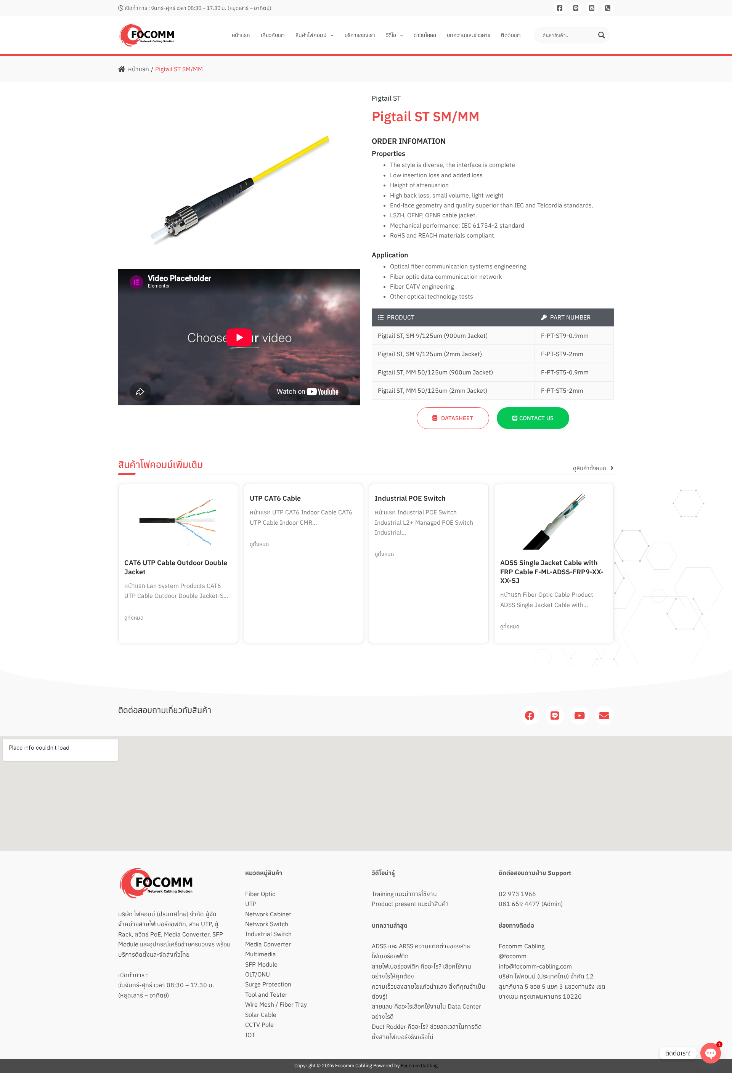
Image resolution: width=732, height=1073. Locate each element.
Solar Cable (260, 1014)
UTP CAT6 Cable (275, 498)
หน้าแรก (241, 35)
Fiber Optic (260, 894)
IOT (250, 1035)
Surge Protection (268, 984)
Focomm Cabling (521, 946)
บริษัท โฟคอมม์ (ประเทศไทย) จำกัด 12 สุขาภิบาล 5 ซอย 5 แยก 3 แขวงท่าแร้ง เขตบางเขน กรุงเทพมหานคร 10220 (552, 986)
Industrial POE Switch (410, 498)
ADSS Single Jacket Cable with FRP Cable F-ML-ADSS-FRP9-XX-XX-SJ (552, 571)
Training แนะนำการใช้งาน (404, 894)
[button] (330, 35)
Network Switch (266, 924)
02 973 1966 (517, 894)
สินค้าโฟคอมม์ (311, 35)
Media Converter (268, 944)
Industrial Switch (268, 934)
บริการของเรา (360, 35)
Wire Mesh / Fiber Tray (276, 1004)
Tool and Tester (266, 994)
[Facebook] (560, 8)
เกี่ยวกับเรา (273, 35)
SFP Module (261, 964)
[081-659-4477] (608, 8)
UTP (251, 904)
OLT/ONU (257, 974)
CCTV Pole (259, 1024)
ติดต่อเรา (511, 35)
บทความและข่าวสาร (468, 35)
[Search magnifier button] (601, 35)
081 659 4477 (519, 904)
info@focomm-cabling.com (535, 966)
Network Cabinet (268, 914)
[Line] (576, 8)
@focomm (513, 956)
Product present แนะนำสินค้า (410, 904)
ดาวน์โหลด (425, 35)
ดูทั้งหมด (133, 617)
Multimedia (260, 954)
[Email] (592, 8)
